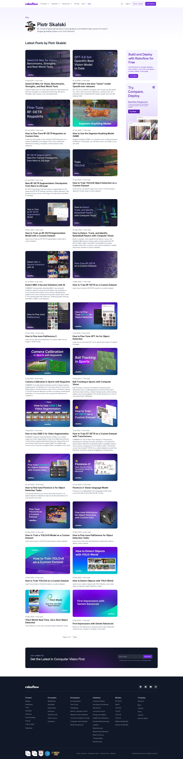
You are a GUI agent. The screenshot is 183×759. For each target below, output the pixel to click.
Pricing (76, 4)
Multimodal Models (121, 721)
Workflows (29, 704)
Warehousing (97, 742)
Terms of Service (81, 753)
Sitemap (113, 753)
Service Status (143, 718)
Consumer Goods (99, 711)
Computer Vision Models (78, 721)
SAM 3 (117, 704)
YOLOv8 (118, 715)
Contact (140, 715)
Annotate (28, 711)
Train (27, 707)
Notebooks (52, 701)
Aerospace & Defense (100, 704)
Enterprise (28, 728)
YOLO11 (117, 711)
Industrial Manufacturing (101, 721)
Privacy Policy (146, 660)
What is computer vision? (79, 711)
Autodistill (51, 704)
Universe (28, 714)
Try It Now (133, 76)
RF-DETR (118, 701)
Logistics (96, 725)
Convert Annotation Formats (80, 718)
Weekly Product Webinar (79, 715)
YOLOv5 (118, 718)
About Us (141, 701)
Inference (51, 711)
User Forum (74, 704)
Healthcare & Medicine (101, 718)
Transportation (98, 738)
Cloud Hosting (30, 717)
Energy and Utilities (99, 715)
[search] (122, 3)
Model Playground (76, 725)
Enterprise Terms (93, 753)
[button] (45, 3)
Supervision (52, 708)
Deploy (27, 701)
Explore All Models (121, 725)
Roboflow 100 (52, 715)
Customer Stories (99, 701)
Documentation (75, 701)
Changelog (74, 708)
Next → (76, 637)
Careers (140, 708)
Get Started (151, 4)
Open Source (52, 718)
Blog (89, 4)
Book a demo (138, 4)
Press (140, 711)
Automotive (97, 708)
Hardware (51, 721)
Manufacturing (98, 728)
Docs (83, 4)
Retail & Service (98, 735)
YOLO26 (118, 708)
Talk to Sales (29, 724)
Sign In (128, 4)
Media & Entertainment (100, 731)
